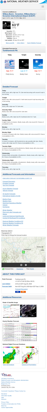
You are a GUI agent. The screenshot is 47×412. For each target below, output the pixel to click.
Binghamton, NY (5, 384)
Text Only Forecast (8, 185)
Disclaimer (20, 269)
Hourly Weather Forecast (10, 188)
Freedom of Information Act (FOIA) (11, 404)
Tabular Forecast (8, 190)
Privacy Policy (5, 402)
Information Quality (6, 395)
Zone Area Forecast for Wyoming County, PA (17, 178)
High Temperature (8, 364)
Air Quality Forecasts (9, 194)
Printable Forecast (8, 183)
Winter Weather (7, 210)
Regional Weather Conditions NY (13, 221)
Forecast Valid (6, 286)
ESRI (32, 269)
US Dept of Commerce (7, 378)
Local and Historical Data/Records (13, 216)
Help (2, 397)
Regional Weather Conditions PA (13, 223)
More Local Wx (10, 43)
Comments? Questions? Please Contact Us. (13, 391)
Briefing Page (7, 199)
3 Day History (21, 43)
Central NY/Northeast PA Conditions (14, 218)
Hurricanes (6, 207)
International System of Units (11, 196)
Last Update (6, 284)
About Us (3, 406)
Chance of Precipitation (29, 364)
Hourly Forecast (34, 43)
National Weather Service (8, 382)
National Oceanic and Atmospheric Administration (15, 380)
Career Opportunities (7, 407)
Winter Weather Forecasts (11, 225)
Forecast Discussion (9, 181)
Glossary (3, 399)
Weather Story (7, 201)
